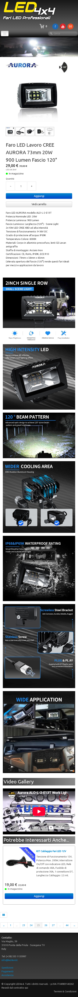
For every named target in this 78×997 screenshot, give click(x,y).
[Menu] (5, 33)
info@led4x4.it (10, 960)
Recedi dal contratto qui (15, 987)
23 (23, 925)
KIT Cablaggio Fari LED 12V (51, 851)
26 (45, 925)
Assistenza (7, 975)
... (17, 925)
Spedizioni (7, 967)
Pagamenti (7, 971)
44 (67, 925)
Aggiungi (39, 195)
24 (31, 925)
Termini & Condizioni (65, 991)
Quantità (10, 179)
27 (53, 925)
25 (38, 925)
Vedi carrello (39, 204)
